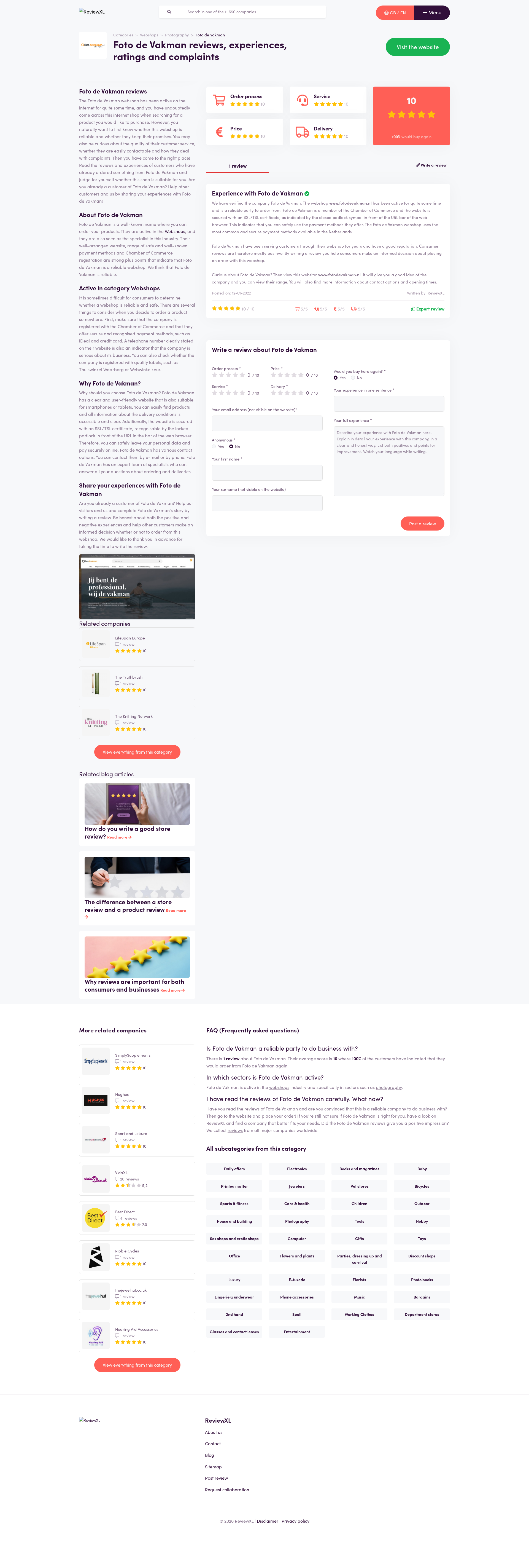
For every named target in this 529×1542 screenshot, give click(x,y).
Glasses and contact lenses (234, 1331)
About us (213, 1432)
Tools (359, 1221)
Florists (359, 1279)
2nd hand (234, 1314)
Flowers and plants (297, 1256)
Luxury (234, 1279)
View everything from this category (137, 752)
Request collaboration (227, 1489)
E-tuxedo (297, 1279)
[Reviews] (92, 13)
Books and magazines (359, 1168)
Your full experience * (353, 420)
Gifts (359, 1238)
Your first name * (227, 459)
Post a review (422, 523)
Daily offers (234, 1168)
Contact (213, 1443)
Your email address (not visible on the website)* (254, 409)
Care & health (296, 1203)
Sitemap (213, 1466)
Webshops (149, 35)
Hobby (422, 1221)
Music (359, 1297)
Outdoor (422, 1203)
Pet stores (359, 1186)
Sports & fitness (234, 1203)
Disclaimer (267, 1521)
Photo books (422, 1279)
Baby (422, 1168)
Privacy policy (295, 1521)
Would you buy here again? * (360, 371)
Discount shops (422, 1256)
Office (234, 1256)
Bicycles (422, 1186)
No (237, 446)
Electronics (297, 1168)
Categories (123, 35)
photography (389, 1087)
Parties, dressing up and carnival (359, 1259)
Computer (297, 1238)
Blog (209, 1455)
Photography (177, 35)
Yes (221, 446)
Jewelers (297, 1186)
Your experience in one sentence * (364, 390)
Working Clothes (359, 1314)
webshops (279, 1087)
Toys (422, 1238)
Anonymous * (224, 440)
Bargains (422, 1297)
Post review (216, 1478)
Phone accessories (297, 1297)
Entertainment (297, 1331)
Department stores (422, 1314)
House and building (234, 1221)
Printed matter (234, 1186)
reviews (235, 1130)
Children (359, 1203)
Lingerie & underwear (234, 1297)
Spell (296, 1314)
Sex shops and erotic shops (234, 1238)
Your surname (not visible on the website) (249, 489)
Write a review (433, 165)
